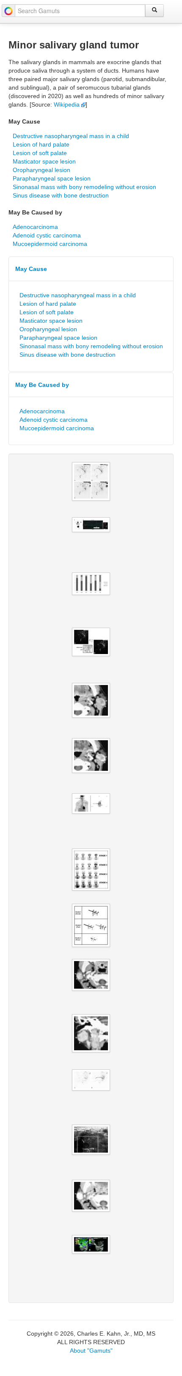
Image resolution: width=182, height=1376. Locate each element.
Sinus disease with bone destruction (61, 195)
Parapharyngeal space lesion (52, 178)
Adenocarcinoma (35, 226)
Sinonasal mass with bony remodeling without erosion (84, 186)
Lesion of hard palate (41, 144)
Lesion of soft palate (40, 152)
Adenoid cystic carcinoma (47, 235)
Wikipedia (67, 104)
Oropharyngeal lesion (41, 169)
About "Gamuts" (91, 1350)
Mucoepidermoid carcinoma (50, 243)
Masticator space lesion (44, 161)
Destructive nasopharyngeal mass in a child (71, 136)
